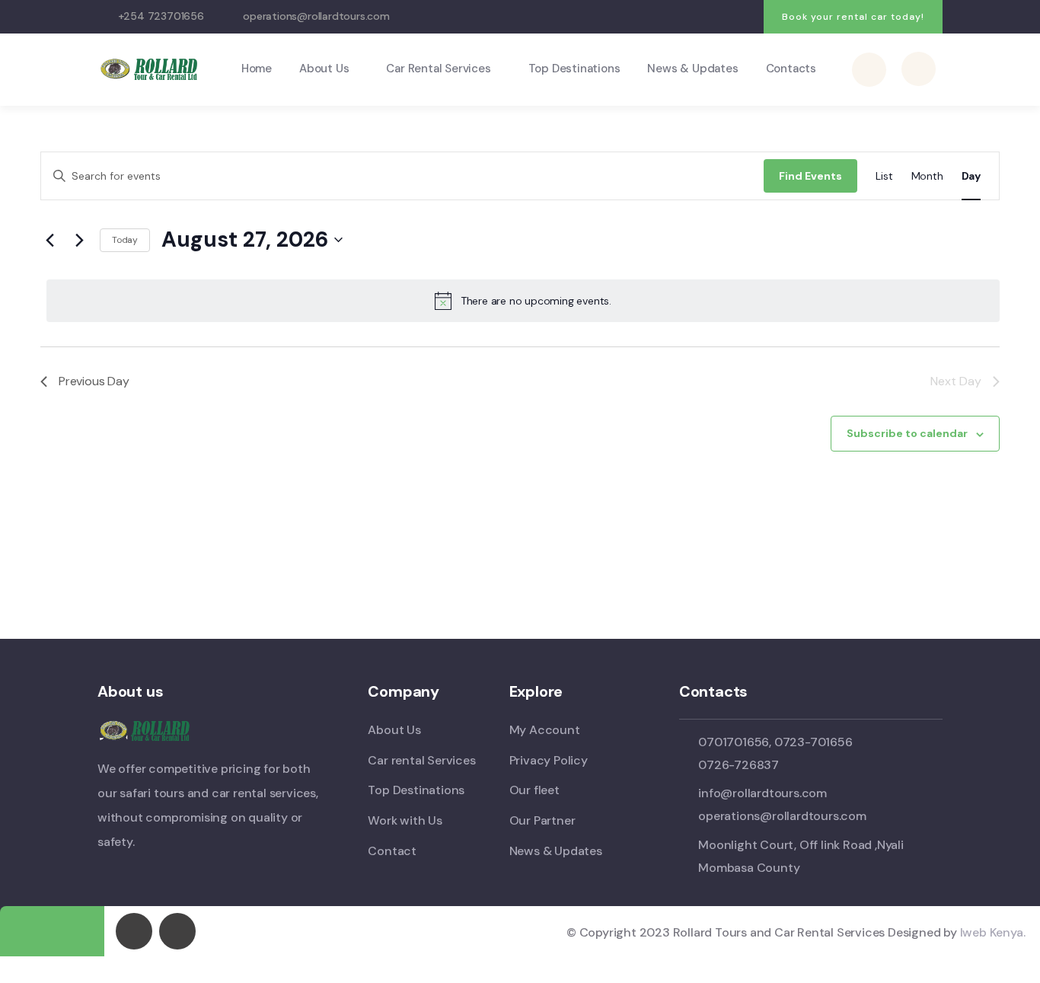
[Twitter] (651, 17)
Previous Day (94, 381)
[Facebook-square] (134, 931)
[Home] (151, 69)
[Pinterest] (744, 17)
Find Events (810, 176)
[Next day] (79, 240)
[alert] (523, 300)
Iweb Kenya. (993, 932)
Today (125, 240)
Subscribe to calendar (907, 433)
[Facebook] (682, 17)
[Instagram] (714, 17)
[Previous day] (49, 240)
